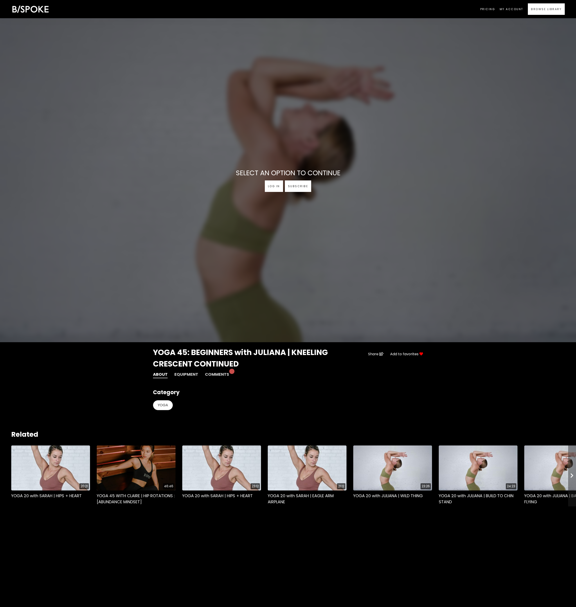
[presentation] (572, 475)
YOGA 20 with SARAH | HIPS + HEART (46, 496)
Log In (274, 186)
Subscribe (298, 186)
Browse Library (546, 9)
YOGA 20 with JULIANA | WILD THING (388, 496)
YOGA (163, 405)
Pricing (487, 9)
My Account (511, 9)
